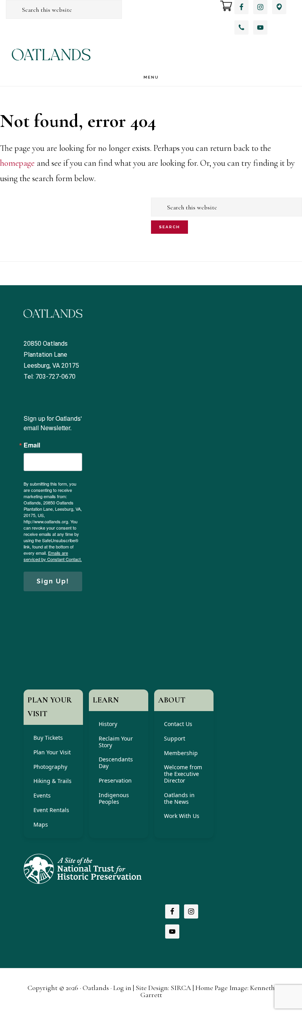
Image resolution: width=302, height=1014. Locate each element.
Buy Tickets (48, 737)
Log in (122, 987)
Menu (151, 77)
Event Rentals (51, 810)
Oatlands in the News (179, 798)
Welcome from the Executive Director (183, 773)
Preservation (115, 780)
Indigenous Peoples (114, 798)
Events (42, 795)
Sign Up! (53, 581)
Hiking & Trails (52, 781)
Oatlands (51, 54)
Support (174, 738)
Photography (50, 766)
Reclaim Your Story (116, 742)
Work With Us (181, 816)
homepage (17, 163)
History (108, 724)
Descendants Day (116, 762)
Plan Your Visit (52, 752)
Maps (40, 824)
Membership (181, 753)
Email (32, 445)
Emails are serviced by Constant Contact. (53, 556)
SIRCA (181, 987)
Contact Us (178, 724)
